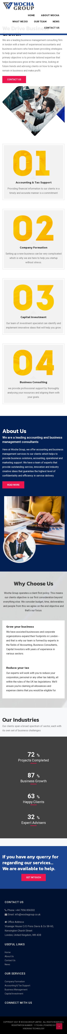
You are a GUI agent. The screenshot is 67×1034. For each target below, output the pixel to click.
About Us (9, 956)
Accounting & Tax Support (34, 182)
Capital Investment (33, 317)
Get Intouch (33, 877)
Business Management (16, 989)
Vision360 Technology (33, 1028)
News (56, 21)
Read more (13, 485)
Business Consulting (33, 382)
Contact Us (51, 27)
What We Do (20, 21)
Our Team (40, 21)
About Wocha (50, 15)
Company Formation (33, 247)
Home (31, 15)
